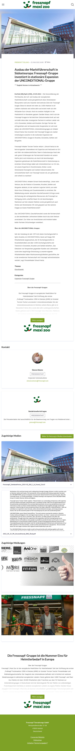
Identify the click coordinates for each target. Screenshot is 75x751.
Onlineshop (37, 740)
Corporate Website (37, 737)
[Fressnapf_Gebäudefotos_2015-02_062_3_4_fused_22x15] (37, 461)
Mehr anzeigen (37, 320)
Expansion (18, 278)
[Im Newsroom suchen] (72, 4)
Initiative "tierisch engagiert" (37, 743)
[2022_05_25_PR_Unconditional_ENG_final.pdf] (37, 510)
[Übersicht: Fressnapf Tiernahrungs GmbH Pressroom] (37, 4)
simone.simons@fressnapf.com (37, 381)
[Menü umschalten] (3, 4)
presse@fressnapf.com (37, 422)
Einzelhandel (19, 269)
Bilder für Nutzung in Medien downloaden (57, 436)
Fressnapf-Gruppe (28, 278)
